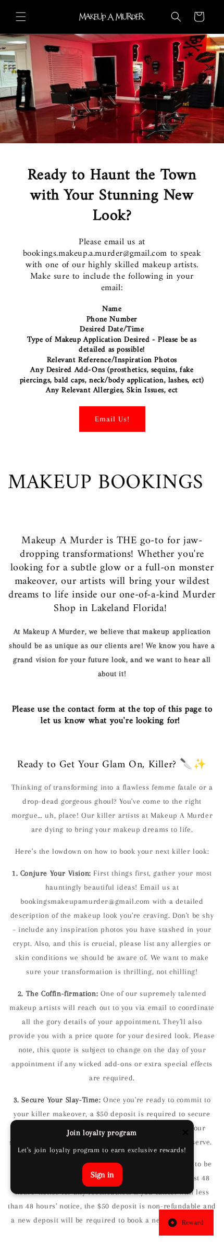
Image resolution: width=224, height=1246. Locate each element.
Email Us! (112, 419)
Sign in (102, 1174)
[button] (20, 16)
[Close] (185, 1133)
